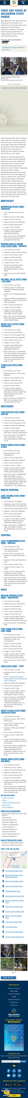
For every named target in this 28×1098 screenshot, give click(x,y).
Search (23, 1)
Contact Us (14, 1005)
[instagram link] (14, 1075)
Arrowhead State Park (12, 207)
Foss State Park (9, 666)
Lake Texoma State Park (13, 496)
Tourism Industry (14, 994)
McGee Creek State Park (13, 445)
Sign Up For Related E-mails (11, 840)
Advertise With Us (14, 999)
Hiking (4, 800)
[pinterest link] (19, 1071)
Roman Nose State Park (12, 759)
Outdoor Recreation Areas (11, 802)
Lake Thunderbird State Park (13, 542)
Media (14, 997)
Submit (23, 1061)
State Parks (6, 805)
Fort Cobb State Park (11, 629)
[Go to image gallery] (14, 74)
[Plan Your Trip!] (5, 1092)
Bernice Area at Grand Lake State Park (12, 245)
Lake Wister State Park (12, 412)
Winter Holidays (7, 807)
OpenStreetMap (19, 867)
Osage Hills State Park (12, 324)
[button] (4, 2)
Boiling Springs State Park (12, 596)
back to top (8, 977)
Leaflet (9, 867)
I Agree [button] (14, 1095)
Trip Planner (14, 1002)
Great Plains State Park (13, 710)
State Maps (14, 991)
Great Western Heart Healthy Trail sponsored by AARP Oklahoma (15, 678)
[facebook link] (8, 1071)
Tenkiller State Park (11, 365)
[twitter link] (14, 1071)
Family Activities (8, 798)
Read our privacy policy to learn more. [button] (14, 1092)
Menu (4, 1)
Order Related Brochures (10, 811)
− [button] (3, 855)
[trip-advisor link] (19, 1075)
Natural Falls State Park (14, 279)
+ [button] (3, 853)
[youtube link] (8, 1075)
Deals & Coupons (14, 988)
